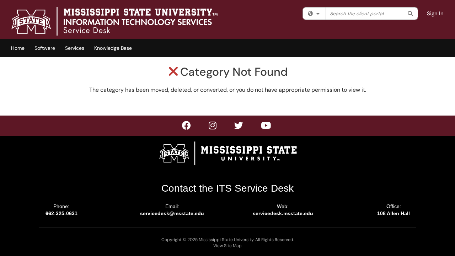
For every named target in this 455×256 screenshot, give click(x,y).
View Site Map (227, 246)
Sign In (435, 13)
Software (44, 48)
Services (74, 48)
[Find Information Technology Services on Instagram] (239, 127)
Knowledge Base (113, 48)
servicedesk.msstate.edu (283, 213)
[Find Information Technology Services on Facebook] (186, 127)
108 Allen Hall (393, 213)
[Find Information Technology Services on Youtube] (266, 127)
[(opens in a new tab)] (114, 21)
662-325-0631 (61, 213)
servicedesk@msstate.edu (172, 213)
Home (18, 48)
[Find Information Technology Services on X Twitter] (213, 127)
